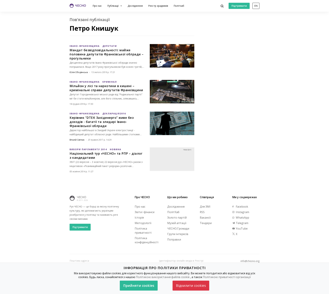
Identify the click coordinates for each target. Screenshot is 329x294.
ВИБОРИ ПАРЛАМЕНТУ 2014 (88, 149)
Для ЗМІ (205, 206)
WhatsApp (242, 217)
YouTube (241, 228)
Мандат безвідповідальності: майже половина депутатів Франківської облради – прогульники (107, 54)
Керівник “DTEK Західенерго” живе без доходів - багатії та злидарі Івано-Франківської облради (102, 122)
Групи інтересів (177, 234)
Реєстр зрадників (158, 5)
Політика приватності (143, 231)
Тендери (206, 223)
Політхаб (179, 5)
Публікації (113, 5)
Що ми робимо (177, 197)
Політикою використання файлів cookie (163, 277)
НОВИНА (115, 149)
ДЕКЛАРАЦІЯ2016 (114, 113)
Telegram (241, 223)
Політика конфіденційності (146, 240)
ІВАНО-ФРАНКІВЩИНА (85, 46)
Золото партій (177, 217)
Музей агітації (176, 223)
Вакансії (205, 217)
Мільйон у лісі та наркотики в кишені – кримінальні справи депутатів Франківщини (106, 88)
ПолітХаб (173, 212)
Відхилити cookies (191, 285)
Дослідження (135, 5)
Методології (143, 223)
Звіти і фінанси (144, 212)
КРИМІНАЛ (109, 81)
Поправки (174, 239)
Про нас (97, 5)
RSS (202, 212)
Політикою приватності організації (227, 277)
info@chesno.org (250, 261)
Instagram (242, 212)
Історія (139, 217)
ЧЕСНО (81, 197)
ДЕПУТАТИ (109, 46)
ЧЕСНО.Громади (178, 228)
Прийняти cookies (138, 285)
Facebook (241, 206)
